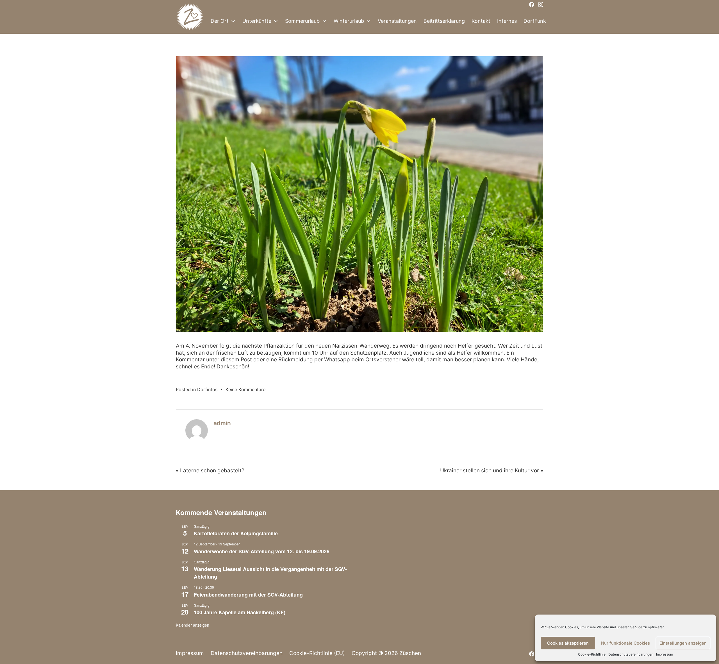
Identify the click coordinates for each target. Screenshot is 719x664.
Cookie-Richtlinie (592, 654)
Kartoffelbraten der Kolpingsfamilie (236, 533)
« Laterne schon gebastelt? (210, 470)
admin (222, 423)
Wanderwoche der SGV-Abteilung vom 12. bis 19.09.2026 (261, 551)
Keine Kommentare (245, 389)
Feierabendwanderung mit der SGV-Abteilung (248, 594)
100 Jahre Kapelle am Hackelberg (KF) (239, 612)
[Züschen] (190, 21)
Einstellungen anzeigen (683, 643)
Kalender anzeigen (192, 625)
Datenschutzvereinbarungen (630, 654)
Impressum (664, 654)
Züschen (410, 653)
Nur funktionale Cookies (625, 643)
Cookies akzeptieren (568, 643)
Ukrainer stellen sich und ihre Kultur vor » (491, 470)
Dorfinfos (207, 389)
